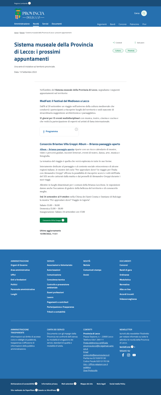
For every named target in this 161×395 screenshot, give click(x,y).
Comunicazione (54, 274)
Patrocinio (134, 24)
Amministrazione (22, 23)
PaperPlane (31, 390)
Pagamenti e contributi (57, 302)
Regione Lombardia (22, 3)
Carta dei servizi (55, 329)
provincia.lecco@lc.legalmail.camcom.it (98, 347)
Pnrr (144, 24)
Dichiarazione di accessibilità (24, 383)
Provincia (131, 50)
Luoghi (14, 294)
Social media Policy (117, 383)
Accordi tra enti (127, 294)
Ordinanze (124, 274)
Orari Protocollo (90, 370)
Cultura (118, 50)
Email (85, 352)
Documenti (57, 23)
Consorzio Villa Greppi (55, 220)
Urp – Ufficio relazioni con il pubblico (95, 366)
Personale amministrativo (23, 289)
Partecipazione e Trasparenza (60, 307)
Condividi (119, 42)
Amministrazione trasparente (20, 331)
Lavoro (50, 297)
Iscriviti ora (127, 346)
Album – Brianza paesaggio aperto (57, 149)
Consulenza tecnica (56, 279)
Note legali (101, 383)
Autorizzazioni (53, 269)
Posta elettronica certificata (95, 342)
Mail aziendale (69, 383)
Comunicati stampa (92, 269)
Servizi (45, 23)
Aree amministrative (20, 269)
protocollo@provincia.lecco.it (96, 355)
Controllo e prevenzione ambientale (58, 286)
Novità (36, 23)
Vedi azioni (140, 42)
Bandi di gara (126, 269)
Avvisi (86, 274)
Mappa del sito (86, 383)
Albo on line (125, 289)
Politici (14, 284)
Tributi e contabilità (56, 311)
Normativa (124, 284)
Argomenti (102, 24)
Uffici (13, 274)
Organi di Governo (19, 265)
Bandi (112, 24)
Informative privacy (49, 383)
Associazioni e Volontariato (59, 265)
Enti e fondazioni (18, 279)
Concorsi (122, 24)
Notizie (86, 265)
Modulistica (125, 279)
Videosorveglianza (128, 299)
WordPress (53, 390)
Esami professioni (55, 292)
